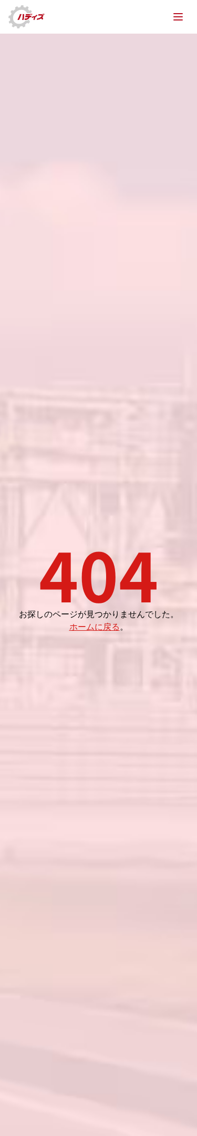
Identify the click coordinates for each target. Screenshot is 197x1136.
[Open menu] (178, 16)
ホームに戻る (94, 626)
